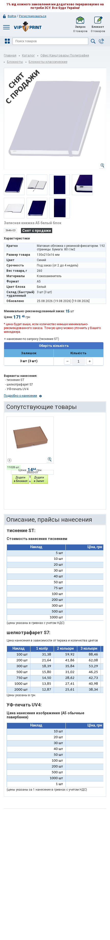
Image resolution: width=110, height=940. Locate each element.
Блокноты (15, 62)
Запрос (80, 29)
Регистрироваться (32, 16)
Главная (10, 55)
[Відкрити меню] (8, 41)
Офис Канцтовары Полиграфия (64, 55)
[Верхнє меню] (6, 27)
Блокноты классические (48, 62)
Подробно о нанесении (20, 395)
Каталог (28, 55)
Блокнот (98, 29)
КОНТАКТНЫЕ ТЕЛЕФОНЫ (101, 41)
